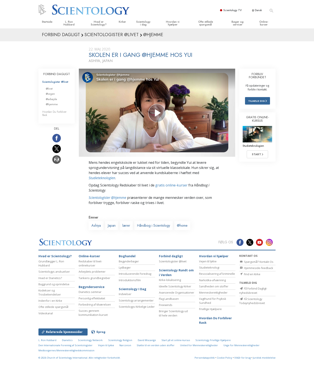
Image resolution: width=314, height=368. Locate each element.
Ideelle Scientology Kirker (175, 286)
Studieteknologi (209, 267)
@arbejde (51, 99)
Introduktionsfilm (130, 280)
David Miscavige (147, 340)
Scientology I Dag (132, 289)
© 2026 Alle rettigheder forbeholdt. (79, 357)
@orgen (50, 94)
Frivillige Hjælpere (210, 309)
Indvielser (125, 294)
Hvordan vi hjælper (172, 23)
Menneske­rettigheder (213, 292)
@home (182, 225)
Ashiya (96, 225)
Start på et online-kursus (175, 340)
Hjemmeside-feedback (258, 268)
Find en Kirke (251, 274)
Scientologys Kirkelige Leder (137, 307)
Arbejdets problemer (92, 271)
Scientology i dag (143, 23)
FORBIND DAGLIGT (56, 74)
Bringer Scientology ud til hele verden (173, 313)
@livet (49, 89)
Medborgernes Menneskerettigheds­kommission (66, 350)
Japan (112, 225)
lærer (126, 225)
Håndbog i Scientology (153, 225)
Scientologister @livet (55, 82)
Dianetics (67, 340)
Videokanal (45, 313)
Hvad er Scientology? (99, 23)
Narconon (125, 345)
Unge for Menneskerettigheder (241, 345)
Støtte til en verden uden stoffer (156, 345)
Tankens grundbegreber (94, 278)
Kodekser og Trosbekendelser (49, 292)
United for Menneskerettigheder (199, 345)
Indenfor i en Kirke (50, 301)
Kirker (122, 22)
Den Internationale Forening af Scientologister (65, 345)
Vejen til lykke (208, 261)
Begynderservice (91, 287)
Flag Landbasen (169, 299)
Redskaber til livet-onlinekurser (90, 263)
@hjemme (52, 104)
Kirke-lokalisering (170, 280)
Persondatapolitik (205, 357)
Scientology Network (90, 340)
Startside (47, 22)
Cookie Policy (224, 357)
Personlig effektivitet (92, 298)
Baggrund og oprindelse (53, 284)
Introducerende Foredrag (135, 274)
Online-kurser (263, 23)
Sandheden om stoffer (213, 286)
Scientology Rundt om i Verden (176, 272)
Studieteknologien (102, 178)
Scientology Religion (120, 340)
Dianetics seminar (90, 292)
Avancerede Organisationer (176, 292)
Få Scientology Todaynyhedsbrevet (252, 301)
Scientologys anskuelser (54, 271)
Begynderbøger (129, 261)
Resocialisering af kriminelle (217, 274)
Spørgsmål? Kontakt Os (258, 262)
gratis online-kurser (171, 185)
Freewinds (165, 305)
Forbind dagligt (171, 256)
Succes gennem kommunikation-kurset (93, 313)
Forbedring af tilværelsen (95, 304)
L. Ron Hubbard (69, 23)
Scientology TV (232, 10)
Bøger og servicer (238, 23)
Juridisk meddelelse (264, 357)
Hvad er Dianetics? (50, 278)
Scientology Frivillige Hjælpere (213, 340)
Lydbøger (125, 267)
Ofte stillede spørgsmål (205, 23)
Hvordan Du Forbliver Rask (54, 113)
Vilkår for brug (242, 357)
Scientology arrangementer (136, 300)
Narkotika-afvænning (212, 280)
